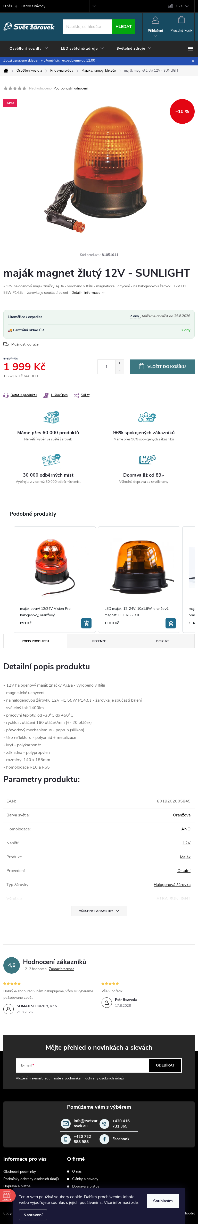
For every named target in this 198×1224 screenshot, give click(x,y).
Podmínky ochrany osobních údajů (31, 1178)
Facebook (120, 1139)
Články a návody (33, 6)
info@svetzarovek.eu (85, 1123)
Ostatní (184, 871)
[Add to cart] (86, 623)
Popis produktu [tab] (35, 641)
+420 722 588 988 (82, 1139)
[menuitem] (29, 49)
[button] (8, 579)
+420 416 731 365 (121, 1124)
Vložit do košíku (166, 367)
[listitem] (55, 579)
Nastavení (33, 1215)
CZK (179, 6)
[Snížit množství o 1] (119, 370)
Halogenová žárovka (172, 885)
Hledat (124, 26)
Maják (185, 857)
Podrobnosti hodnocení (71, 88)
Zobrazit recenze (61, 969)
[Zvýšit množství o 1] (119, 363)
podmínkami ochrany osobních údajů (94, 1078)
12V (187, 843)
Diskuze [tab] (162, 641)
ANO (186, 829)
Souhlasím (163, 1201)
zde (134, 1202)
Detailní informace (85, 292)
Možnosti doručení (26, 344)
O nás (7, 6)
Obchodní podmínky (19, 1171)
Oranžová (182, 815)
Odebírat (165, 1065)
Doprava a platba (16, 1186)
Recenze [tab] (99, 641)
